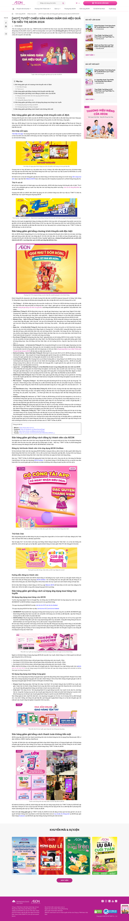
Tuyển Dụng (112, 9)
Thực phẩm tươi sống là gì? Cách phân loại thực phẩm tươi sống (104, 37)
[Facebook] (103, 901)
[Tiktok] (116, 901)
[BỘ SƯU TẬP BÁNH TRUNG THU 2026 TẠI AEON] (77, 855)
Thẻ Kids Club (21, 98)
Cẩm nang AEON (84, 9)
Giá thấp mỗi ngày (22, 87)
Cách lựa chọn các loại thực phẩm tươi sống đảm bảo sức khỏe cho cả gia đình (104, 46)
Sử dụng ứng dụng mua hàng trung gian (28, 107)
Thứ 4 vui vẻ (20, 89)
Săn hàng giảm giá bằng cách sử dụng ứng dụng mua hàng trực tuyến (38, 102)
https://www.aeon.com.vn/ (26, 427)
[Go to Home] (12, 14)
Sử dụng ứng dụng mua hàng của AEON (27, 104)
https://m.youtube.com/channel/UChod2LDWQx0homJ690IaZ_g (36, 433)
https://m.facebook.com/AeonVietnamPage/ (32, 429)
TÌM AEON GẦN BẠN (101, 3)
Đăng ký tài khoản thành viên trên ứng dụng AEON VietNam (33, 95)
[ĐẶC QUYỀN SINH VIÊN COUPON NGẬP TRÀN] (24, 855)
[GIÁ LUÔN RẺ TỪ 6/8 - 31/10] (104, 855)
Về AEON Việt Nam (99, 9)
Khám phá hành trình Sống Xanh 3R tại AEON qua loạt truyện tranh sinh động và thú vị (104, 27)
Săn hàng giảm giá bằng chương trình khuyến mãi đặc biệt (34, 91)
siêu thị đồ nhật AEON (18, 668)
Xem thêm (89, 55)
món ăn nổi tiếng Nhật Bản (71, 187)
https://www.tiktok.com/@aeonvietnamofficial (31, 431)
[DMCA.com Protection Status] (98, 912)
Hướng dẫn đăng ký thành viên (26, 100)
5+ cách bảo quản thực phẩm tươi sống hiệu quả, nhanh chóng (104, 81)
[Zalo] (109, 901)
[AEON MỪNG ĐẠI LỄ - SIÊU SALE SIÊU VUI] (51, 855)
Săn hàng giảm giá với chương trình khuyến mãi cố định (33, 84)
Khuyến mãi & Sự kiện (23, 9)
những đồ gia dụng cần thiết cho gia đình (30, 307)
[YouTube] (113, 901)
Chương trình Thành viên (42, 9)
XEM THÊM (64, 880)
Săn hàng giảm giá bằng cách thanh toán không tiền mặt (34, 109)
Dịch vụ (57, 9)
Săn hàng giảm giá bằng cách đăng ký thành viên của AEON (35, 93)
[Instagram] (106, 901)
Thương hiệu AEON (70, 9)
